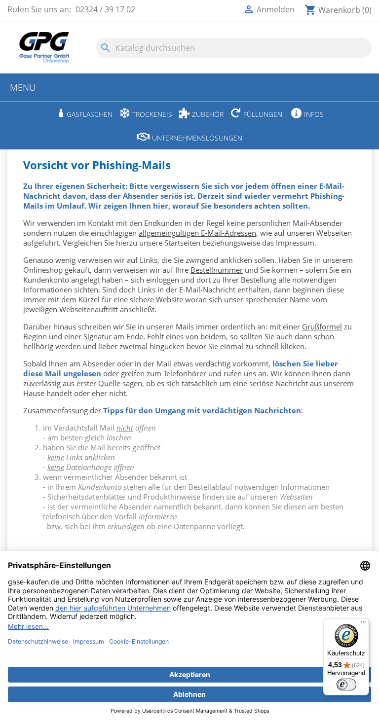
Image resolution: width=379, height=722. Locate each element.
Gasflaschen (90, 114)
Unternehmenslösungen (197, 138)
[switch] (346, 684)
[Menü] (363, 624)
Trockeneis (152, 114)
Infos (314, 114)
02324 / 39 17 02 (105, 9)
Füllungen (262, 114)
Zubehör (208, 114)
